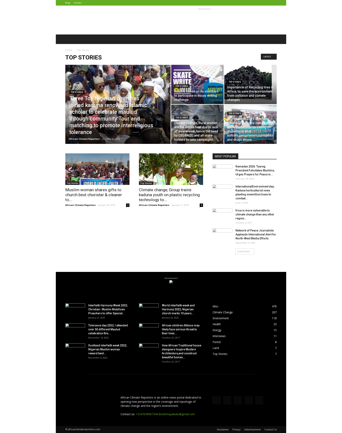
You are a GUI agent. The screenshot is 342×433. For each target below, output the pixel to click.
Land (216, 348)
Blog (67, 2)
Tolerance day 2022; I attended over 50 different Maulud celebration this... (108, 329)
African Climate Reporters (84, 138)
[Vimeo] (261, 3)
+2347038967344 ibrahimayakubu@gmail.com (165, 414)
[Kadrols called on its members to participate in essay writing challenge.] (197, 84)
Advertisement (252, 429)
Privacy (236, 429)
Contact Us (270, 429)
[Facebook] (248, 3)
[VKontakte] (267, 3)
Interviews (219, 336)
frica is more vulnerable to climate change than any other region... (255, 214)
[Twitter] (254, 3)
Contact (78, 2)
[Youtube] (274, 3)
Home (68, 50)
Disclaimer (223, 429)
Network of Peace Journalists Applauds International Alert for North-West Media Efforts (256, 234)
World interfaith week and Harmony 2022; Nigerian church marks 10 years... (178, 309)
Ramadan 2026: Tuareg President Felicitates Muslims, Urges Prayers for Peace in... (255, 170)
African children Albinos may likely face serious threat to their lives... (181, 329)
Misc (215, 306)
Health (217, 324)
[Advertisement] (205, 20)
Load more (243, 251)
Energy (217, 330)
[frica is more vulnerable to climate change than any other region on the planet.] (222, 215)
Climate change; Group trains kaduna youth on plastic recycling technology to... (169, 194)
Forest (217, 342)
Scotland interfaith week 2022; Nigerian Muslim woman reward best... (107, 349)
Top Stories (77, 92)
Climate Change (223, 312)
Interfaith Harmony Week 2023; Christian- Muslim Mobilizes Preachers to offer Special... (108, 309)
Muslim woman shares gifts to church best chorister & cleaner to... (93, 194)
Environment (221, 318)
